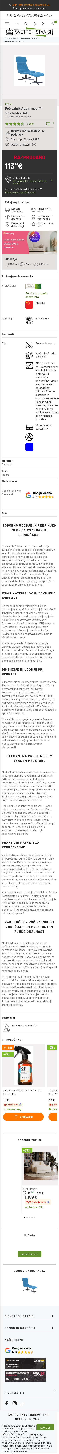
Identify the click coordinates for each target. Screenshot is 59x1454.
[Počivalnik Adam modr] (29, 1285)
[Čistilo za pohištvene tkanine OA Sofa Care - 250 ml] (23, 1065)
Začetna (6, 38)
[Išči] (48, 23)
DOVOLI (45, 1427)
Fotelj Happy (29, 1189)
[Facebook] (7, 1403)
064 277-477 (42, 15)
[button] (24, 1217)
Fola (40, 38)
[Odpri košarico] (53, 24)
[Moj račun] (34, 24)
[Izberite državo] (43, 24)
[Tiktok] (22, 1403)
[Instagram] (14, 1403)
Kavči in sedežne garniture (24, 38)
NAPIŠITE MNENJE (29, 1254)
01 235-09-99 (20, 15)
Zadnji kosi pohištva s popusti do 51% (31, 4)
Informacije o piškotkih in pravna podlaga (22, 1434)
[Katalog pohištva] (17, 24)
